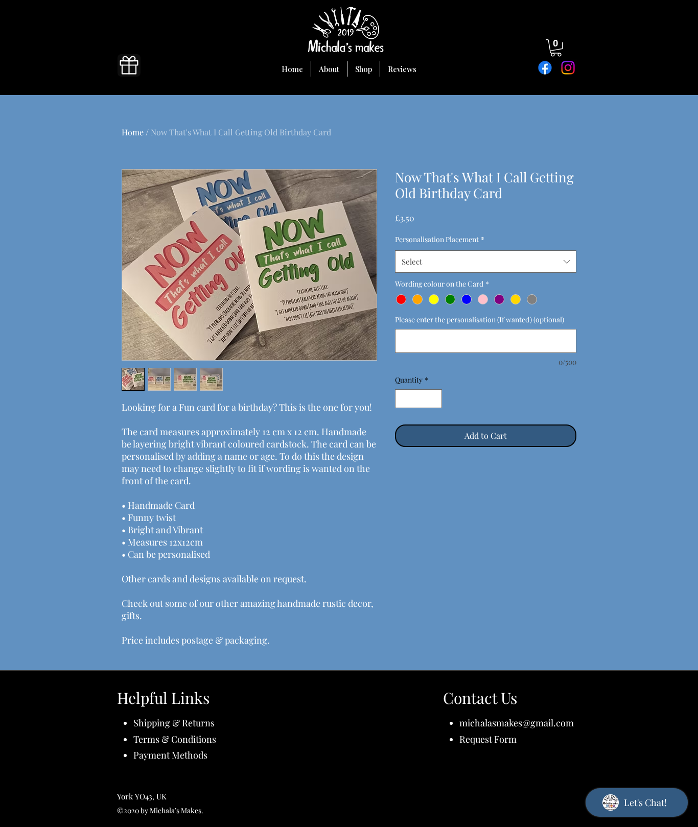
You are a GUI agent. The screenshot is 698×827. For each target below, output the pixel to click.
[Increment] (434, 399)
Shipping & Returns (174, 723)
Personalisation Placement (439, 239)
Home (133, 132)
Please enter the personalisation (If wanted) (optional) (479, 319)
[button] (556, 48)
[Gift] (129, 65)
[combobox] (485, 261)
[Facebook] (545, 68)
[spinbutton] (418, 399)
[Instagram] (568, 68)
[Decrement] (403, 399)
